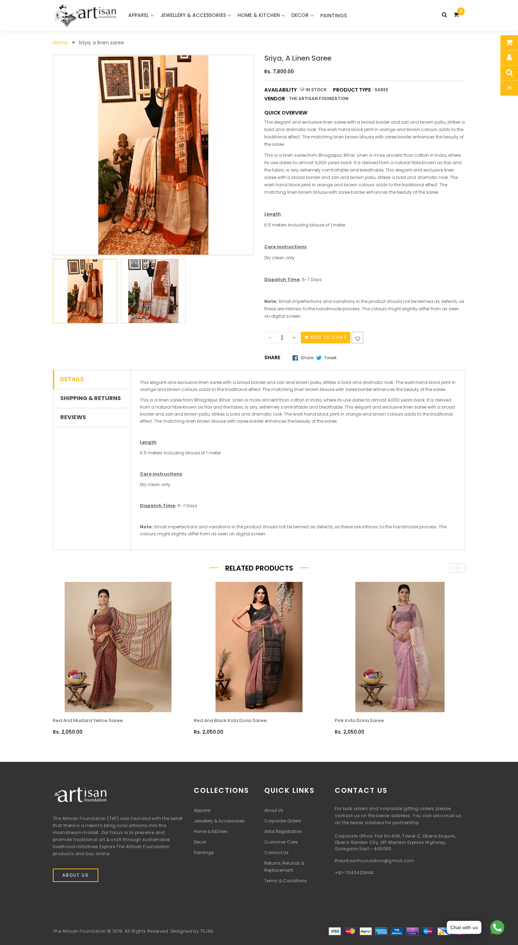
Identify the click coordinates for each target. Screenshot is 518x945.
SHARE (272, 357)
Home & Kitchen (211, 831)
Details (72, 379)
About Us (75, 875)
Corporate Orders (282, 821)
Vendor (274, 98)
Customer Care (280, 842)
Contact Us (276, 853)
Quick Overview (285, 112)
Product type (352, 89)
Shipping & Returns (90, 398)
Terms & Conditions (285, 881)
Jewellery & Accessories (219, 821)
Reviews (73, 417)
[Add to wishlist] (357, 337)
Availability (280, 89)
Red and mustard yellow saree (88, 720)
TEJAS (207, 931)
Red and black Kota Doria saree (230, 720)
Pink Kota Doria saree (359, 720)
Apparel (202, 810)
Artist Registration (283, 831)
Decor (200, 842)
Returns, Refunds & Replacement (284, 866)
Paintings (204, 853)
